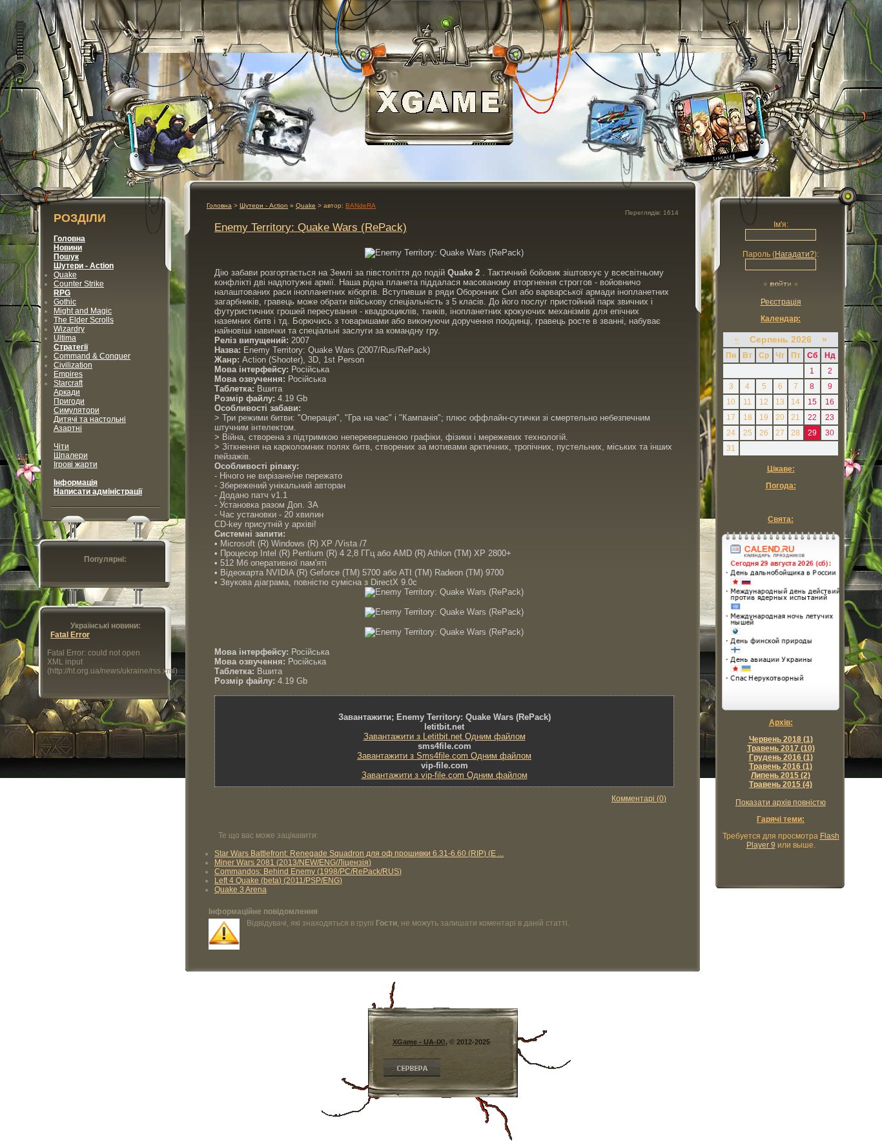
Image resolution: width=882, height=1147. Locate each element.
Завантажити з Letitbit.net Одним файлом (445, 736)
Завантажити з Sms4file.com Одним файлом (444, 756)
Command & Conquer (92, 356)
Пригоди (69, 401)
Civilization (73, 365)
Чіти (61, 446)
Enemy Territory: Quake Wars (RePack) (310, 227)
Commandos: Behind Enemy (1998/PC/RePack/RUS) (308, 871)
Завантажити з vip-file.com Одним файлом (445, 775)
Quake (65, 274)
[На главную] (439, 138)
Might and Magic (83, 310)
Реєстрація (781, 301)
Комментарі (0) (638, 798)
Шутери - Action (264, 205)
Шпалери (71, 455)
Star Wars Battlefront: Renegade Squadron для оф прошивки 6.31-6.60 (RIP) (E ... (359, 853)
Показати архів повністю (780, 802)
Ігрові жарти (75, 464)
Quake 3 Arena (240, 889)
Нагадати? (794, 254)
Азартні (68, 428)
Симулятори (76, 410)
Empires (68, 374)
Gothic (65, 301)
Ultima (65, 338)
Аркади (67, 392)
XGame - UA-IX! (419, 1042)
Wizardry (69, 329)
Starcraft (68, 383)
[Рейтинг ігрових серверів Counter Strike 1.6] (412, 1076)
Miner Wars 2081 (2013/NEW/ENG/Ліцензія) (292, 862)
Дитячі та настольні (90, 419)
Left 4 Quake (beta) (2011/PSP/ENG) (278, 880)
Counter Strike (79, 283)
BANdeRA (360, 205)
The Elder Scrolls (84, 319)
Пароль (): (781, 254)
